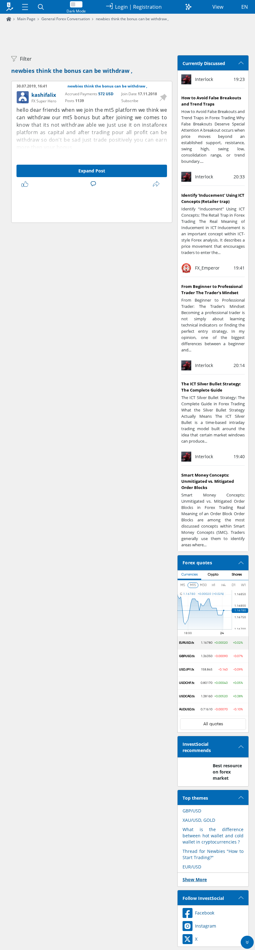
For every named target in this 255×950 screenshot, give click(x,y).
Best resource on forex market (227, 772)
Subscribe (129, 100)
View (217, 6)
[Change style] (188, 6)
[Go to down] (247, 942)
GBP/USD (192, 811)
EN (244, 6)
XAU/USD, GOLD (199, 820)
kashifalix (43, 95)
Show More (195, 879)
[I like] (26, 184)
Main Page (26, 18)
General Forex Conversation (65, 18)
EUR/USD (192, 867)
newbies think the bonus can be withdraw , (132, 18)
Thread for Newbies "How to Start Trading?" (213, 854)
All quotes (213, 724)
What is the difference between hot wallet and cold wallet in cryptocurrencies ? (213, 835)
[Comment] (94, 184)
